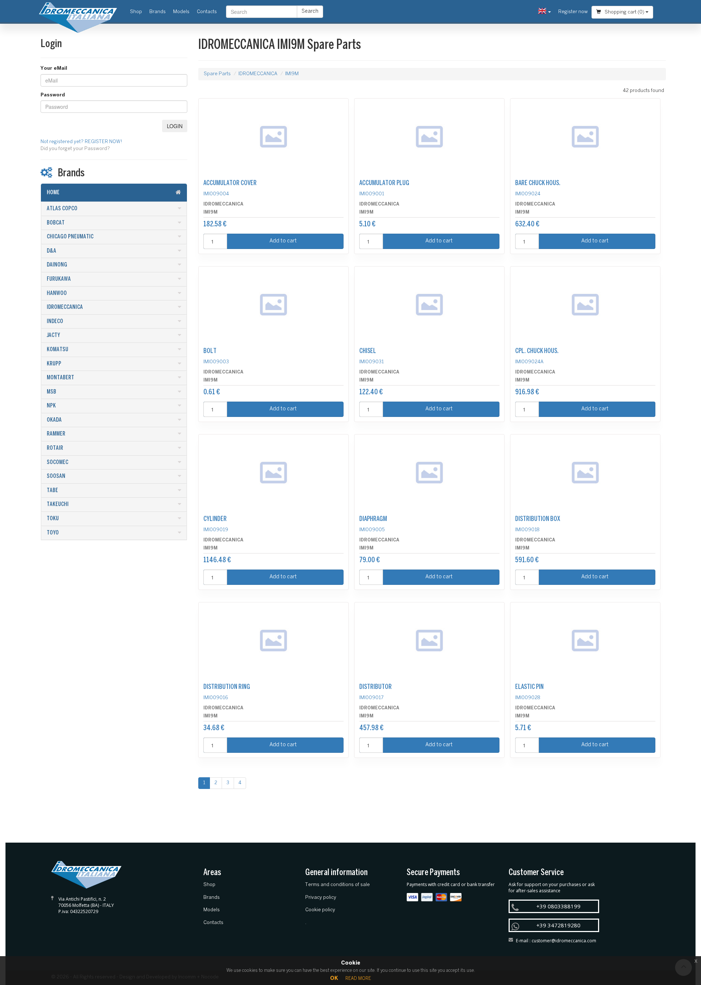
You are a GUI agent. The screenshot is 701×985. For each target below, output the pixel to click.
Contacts (207, 11)
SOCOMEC (57, 462)
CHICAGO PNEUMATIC (70, 236)
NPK (51, 406)
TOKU (53, 518)
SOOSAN (56, 476)
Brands (157, 11)
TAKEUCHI (58, 504)
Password (53, 95)
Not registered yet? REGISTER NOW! (81, 141)
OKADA (54, 420)
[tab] (114, 193)
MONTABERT (60, 377)
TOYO (53, 533)
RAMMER (56, 434)
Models (181, 11)
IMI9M (292, 74)
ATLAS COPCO (62, 208)
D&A (51, 251)
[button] (545, 12)
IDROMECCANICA (65, 307)
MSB (51, 392)
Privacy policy (320, 897)
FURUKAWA (59, 279)
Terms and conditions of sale (337, 884)
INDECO (55, 321)
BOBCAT (56, 223)
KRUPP (54, 364)
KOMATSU (57, 349)
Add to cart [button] (283, 241)
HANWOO (57, 293)
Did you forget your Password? (75, 148)
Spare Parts (217, 74)
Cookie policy (320, 910)
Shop (138, 11)
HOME (53, 192)
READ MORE (358, 979)
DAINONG (57, 265)
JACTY (53, 335)
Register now (573, 11)
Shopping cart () (625, 12)
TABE (52, 490)
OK (334, 978)
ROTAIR (55, 448)
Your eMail (54, 68)
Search (310, 11)
